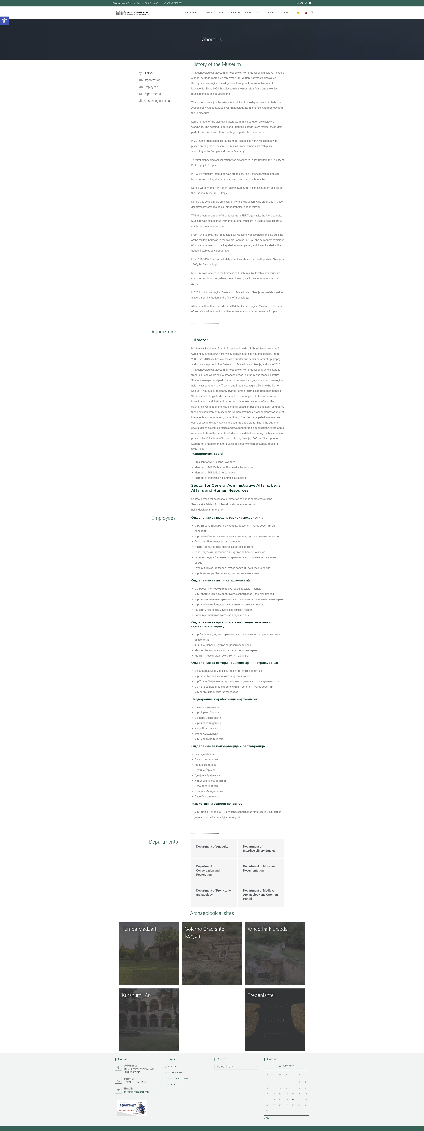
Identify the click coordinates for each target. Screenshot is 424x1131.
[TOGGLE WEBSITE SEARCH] (312, 12)
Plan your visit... (176, 1072)
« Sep (267, 1118)
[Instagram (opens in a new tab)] (306, 3)
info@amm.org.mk (136, 1091)
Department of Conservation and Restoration (208, 870)
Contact (172, 1084)
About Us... (173, 1066)
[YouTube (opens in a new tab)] (309, 3)
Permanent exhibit (178, 1078)
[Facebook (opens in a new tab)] (301, 3)
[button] (4, 21)
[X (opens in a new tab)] (297, 3)
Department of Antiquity (212, 846)
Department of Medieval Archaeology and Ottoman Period (260, 894)
